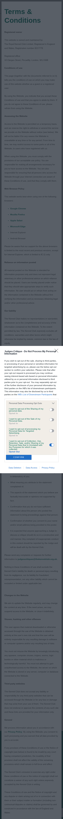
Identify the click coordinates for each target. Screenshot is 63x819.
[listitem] (31, 403)
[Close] (57, 351)
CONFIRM (18, 457)
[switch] (51, 409)
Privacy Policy (48, 468)
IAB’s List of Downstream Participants (35, 394)
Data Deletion (15, 468)
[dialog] (31, 409)
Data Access (31, 468)
